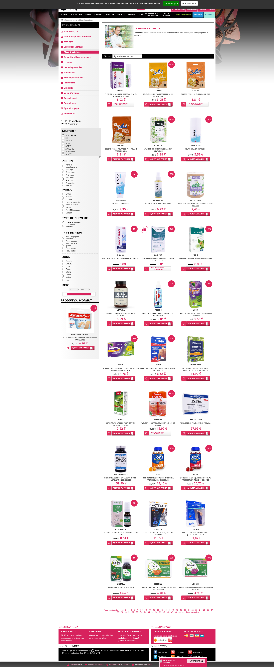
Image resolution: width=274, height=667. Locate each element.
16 (169, 610)
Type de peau (72, 232)
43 (176, 612)
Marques (179, 9)
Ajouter (158, 104)
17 (173, 610)
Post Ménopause (73, 210)
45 (183, 612)
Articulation (70, 183)
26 (208, 610)
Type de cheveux (75, 218)
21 (189, 610)
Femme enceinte (73, 202)
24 (200, 610)
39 (160, 612)
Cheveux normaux (73, 222)
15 (166, 610)
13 (158, 610)
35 (145, 612)
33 (137, 612)
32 (133, 612)
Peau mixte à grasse (71, 244)
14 (162, 610)
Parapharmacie (71, 20)
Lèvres (68, 275)
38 (156, 612)
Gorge (68, 269)
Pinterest (198, 652)
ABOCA (69, 141)
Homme (69, 199)
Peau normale (71, 241)
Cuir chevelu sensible (71, 226)
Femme (69, 197)
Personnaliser (189, 3)
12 (154, 610)
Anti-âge (69, 169)
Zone (66, 257)
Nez (67, 280)
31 (129, 612)
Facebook (163, 652)
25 (204, 610)
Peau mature (71, 251)
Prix (65, 285)
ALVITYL (69, 154)
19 (181, 610)
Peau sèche (71, 248)
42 (172, 612)
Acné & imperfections (71, 166)
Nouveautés (192, 9)
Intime (68, 272)
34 (141, 612)
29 (122, 612)
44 (180, 612)
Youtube (180, 652)
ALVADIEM (70, 152)
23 (196, 610)
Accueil (62, 20)
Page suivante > (192, 612)
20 (185, 610)
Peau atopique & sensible (72, 237)
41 (168, 612)
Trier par (107, 56)
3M (67, 138)
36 (149, 612)
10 (146, 610)
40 (164, 612)
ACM (68, 143)
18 (177, 610)
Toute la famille (72, 205)
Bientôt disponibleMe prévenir (121, 104)
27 (212, 610)
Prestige (211, 9)
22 (193, 610)
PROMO (202, 9)
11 (150, 610)
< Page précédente (110, 610)
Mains (68, 277)
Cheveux (69, 264)
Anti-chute (70, 175)
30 (126, 612)
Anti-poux (70, 178)
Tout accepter (171, 3)
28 (118, 612)
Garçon (69, 213)
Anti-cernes (70, 172)
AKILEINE (70, 149)
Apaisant (69, 180)
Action (67, 161)
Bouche (69, 261)
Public (67, 189)
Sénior (68, 207)
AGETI (68, 146)
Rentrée (209, 15)
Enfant (68, 194)
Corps (68, 266)
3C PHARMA (71, 135)
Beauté (69, 186)
